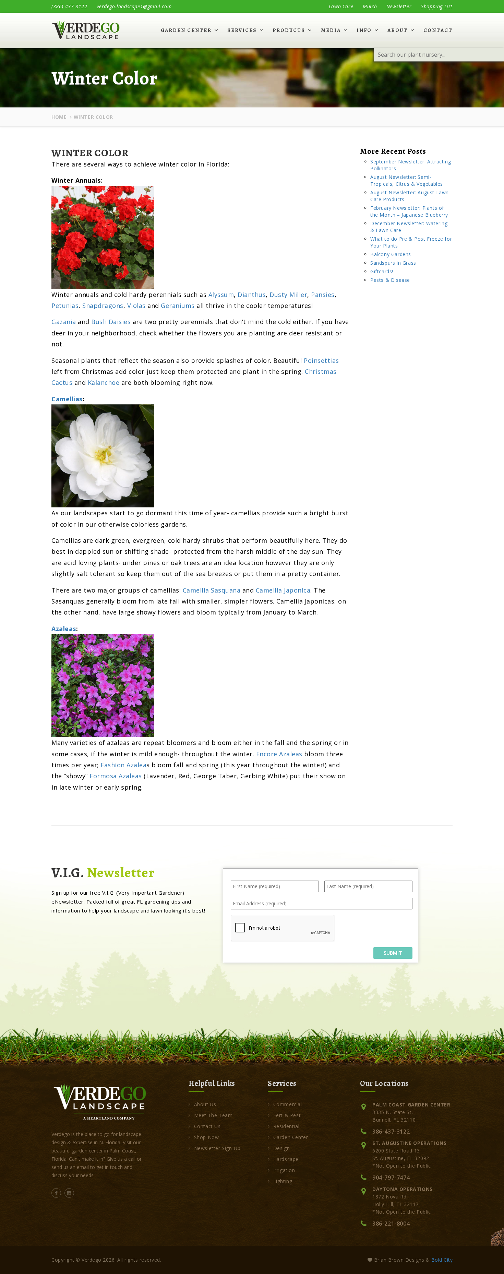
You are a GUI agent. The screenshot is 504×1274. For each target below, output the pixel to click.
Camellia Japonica (283, 590)
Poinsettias (321, 360)
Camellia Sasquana (212, 590)
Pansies (323, 294)
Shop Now (206, 1137)
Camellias (67, 399)
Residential (286, 1126)
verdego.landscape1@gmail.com (134, 6)
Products (289, 30)
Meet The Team (213, 1115)
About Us (205, 1104)
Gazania (63, 322)
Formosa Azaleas (115, 776)
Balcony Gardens (390, 254)
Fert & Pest (287, 1115)
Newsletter (398, 6)
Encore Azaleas (279, 754)
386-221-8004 (391, 1223)
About (397, 30)
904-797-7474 (391, 1177)
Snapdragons (102, 305)
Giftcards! (381, 271)
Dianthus (252, 294)
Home (59, 117)
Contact (438, 30)
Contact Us (207, 1126)
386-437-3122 (391, 1131)
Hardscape (286, 1159)
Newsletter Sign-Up (217, 1148)
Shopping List (437, 6)
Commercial (287, 1104)
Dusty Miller (288, 294)
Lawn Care (341, 6)
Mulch (370, 6)
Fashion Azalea (123, 765)
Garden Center (186, 30)
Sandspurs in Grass (393, 263)
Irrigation (284, 1170)
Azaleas (63, 628)
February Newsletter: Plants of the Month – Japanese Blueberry (409, 211)
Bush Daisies (111, 322)
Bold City (442, 1259)
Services (242, 30)
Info (364, 30)
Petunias (65, 305)
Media (331, 30)
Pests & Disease (390, 280)
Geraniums (178, 305)
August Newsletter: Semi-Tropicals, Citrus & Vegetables (406, 180)
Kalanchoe (104, 382)
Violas (136, 305)
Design (281, 1148)
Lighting (282, 1181)
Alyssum (221, 294)
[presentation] (283, 928)
